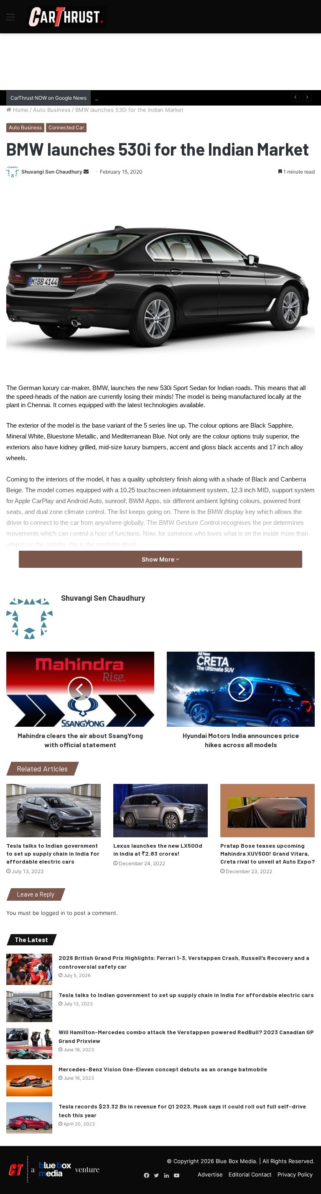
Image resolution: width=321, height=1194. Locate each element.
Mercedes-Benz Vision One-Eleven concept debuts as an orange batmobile (163, 1069)
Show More (159, 559)
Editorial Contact (250, 1174)
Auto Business (52, 109)
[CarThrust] (67, 17)
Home (19, 109)
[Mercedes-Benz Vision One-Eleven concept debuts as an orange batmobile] (29, 1080)
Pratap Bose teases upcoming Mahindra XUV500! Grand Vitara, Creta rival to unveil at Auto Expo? (267, 853)
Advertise (210, 1174)
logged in (53, 912)
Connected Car (66, 127)
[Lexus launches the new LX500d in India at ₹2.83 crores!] (160, 810)
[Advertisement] (160, 60)
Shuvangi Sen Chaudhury (51, 172)
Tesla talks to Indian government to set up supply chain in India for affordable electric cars (52, 853)
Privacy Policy (295, 1174)
